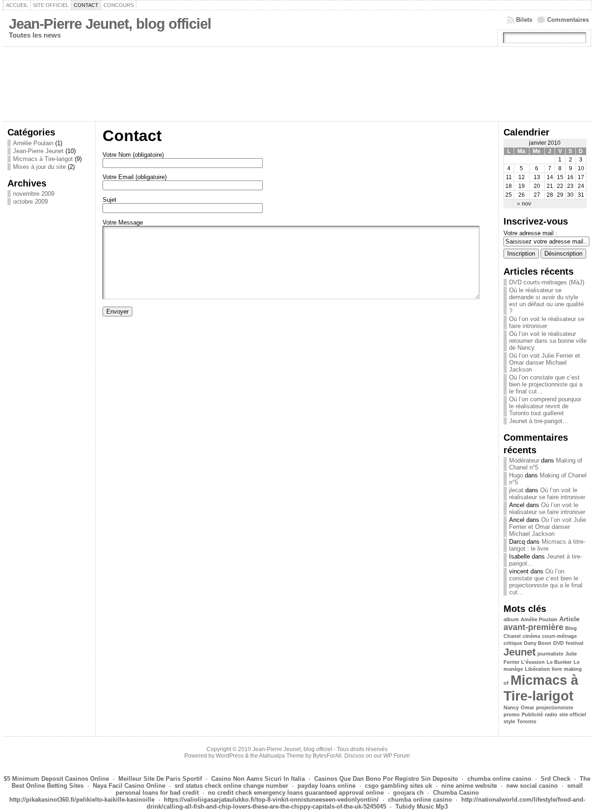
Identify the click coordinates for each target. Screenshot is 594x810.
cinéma (531, 636)
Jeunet (520, 652)
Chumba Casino (456, 792)
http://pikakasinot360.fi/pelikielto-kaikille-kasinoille (82, 799)
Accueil (17, 5)
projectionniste (554, 707)
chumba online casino (499, 778)
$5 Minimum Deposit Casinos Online (56, 778)
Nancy (511, 707)
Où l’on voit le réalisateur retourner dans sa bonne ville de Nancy (548, 340)
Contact (86, 5)
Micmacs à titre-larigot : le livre (547, 545)
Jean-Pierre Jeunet (38, 151)
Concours (118, 5)
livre (557, 669)
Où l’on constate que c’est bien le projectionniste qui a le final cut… (545, 384)
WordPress (230, 755)
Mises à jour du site (39, 166)
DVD (558, 643)
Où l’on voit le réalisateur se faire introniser (546, 322)
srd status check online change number (231, 785)
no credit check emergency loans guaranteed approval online (296, 792)
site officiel (572, 714)
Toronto (526, 721)
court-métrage (559, 636)
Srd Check (555, 778)
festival (574, 643)
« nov (524, 203)
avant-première (533, 627)
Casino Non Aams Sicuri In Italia (258, 778)
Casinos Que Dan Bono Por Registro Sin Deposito (386, 778)
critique (513, 643)
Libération (537, 669)
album (511, 619)
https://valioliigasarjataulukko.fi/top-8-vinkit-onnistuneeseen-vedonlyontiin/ (271, 799)
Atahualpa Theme (281, 755)
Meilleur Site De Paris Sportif (160, 778)
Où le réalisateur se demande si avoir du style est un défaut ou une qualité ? (546, 301)
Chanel (512, 636)
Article (569, 619)
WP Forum (396, 755)
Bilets (524, 19)
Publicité (532, 714)
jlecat (516, 490)
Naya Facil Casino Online (129, 785)
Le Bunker (559, 662)
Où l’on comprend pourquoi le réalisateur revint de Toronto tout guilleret (545, 406)
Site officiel (51, 5)
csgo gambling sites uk (398, 785)
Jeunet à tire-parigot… (538, 421)
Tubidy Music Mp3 (421, 806)
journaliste (550, 653)
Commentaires (568, 19)
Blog (571, 628)
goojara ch (408, 792)
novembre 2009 (33, 193)
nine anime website (469, 785)
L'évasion (533, 662)
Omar (527, 707)
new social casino (532, 785)
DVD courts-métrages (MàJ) (546, 282)
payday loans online (326, 785)
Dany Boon (537, 643)
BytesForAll (327, 755)
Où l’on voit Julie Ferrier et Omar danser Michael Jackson (544, 362)
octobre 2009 (30, 201)
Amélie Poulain (33, 143)
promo (512, 714)
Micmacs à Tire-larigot (43, 158)
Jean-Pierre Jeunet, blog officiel (110, 24)
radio (551, 714)
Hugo (516, 475)
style (509, 721)
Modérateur (524, 460)
